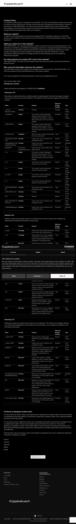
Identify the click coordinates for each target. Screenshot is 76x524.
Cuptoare (7, 475)
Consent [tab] (13, 252)
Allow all (62, 276)
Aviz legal (7, 519)
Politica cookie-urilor (40, 519)
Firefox (6, 439)
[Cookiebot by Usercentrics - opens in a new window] (66, 247)
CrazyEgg (21, 230)
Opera (6, 449)
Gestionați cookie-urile (38, 457)
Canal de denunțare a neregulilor (60, 519)
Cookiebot (41, 88)
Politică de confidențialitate (22, 519)
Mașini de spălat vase (11, 484)
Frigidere (7, 482)
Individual (43, 492)
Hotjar (20, 300)
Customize (36, 276)
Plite (5, 477)
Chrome (6, 442)
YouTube (20, 110)
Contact (42, 490)
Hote (5, 480)
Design (41, 479)
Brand (41, 477)
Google (20, 114)
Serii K (41, 495)
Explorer (7, 444)
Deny (14, 276)
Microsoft (21, 243)
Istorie (41, 481)
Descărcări (43, 483)
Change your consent (11, 84)
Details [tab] (38, 252)
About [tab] (63, 252)
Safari (6, 447)
